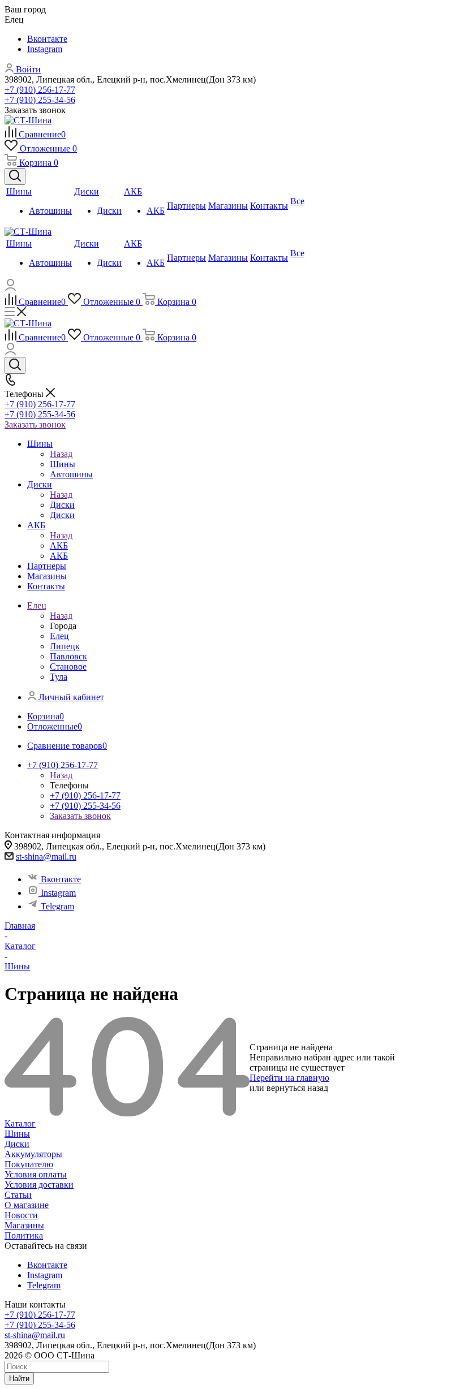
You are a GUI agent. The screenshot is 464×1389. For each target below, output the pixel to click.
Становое (68, 666)
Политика (24, 1235)
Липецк (65, 646)
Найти (19, 1378)
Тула (58, 676)
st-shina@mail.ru (46, 856)
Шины (62, 464)
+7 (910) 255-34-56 (40, 100)
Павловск (68, 656)
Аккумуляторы (33, 1154)
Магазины (24, 1225)
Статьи (18, 1195)
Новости (21, 1215)
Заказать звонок (35, 424)
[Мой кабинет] (10, 287)
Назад (61, 454)
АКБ (59, 545)
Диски (62, 505)
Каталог (20, 1123)
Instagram (44, 49)
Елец (59, 636)
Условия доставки (39, 1184)
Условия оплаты (36, 1174)
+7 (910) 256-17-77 (40, 89)
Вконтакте (47, 39)
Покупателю (29, 1164)
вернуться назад (297, 1088)
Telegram (57, 906)
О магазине (27, 1205)
